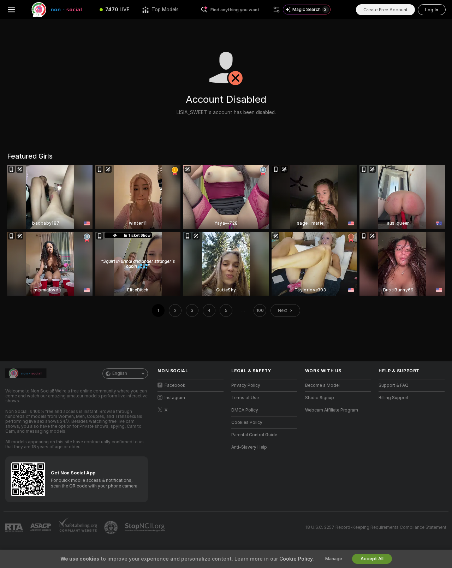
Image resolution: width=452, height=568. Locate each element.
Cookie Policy (296, 559)
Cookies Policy (246, 422)
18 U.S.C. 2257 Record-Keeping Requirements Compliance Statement (375, 527)
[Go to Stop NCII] (145, 527)
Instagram (175, 397)
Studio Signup (319, 397)
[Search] (276, 9)
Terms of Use (245, 397)
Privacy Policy (245, 385)
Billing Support (394, 397)
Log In (431, 9)
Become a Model (322, 385)
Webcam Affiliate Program (331, 410)
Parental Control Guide (254, 434)
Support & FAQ (394, 385)
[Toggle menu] (11, 9)
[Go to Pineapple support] (111, 527)
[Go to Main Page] (58, 9)
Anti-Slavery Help (249, 447)
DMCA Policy (244, 410)
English (119, 373)
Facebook (175, 385)
